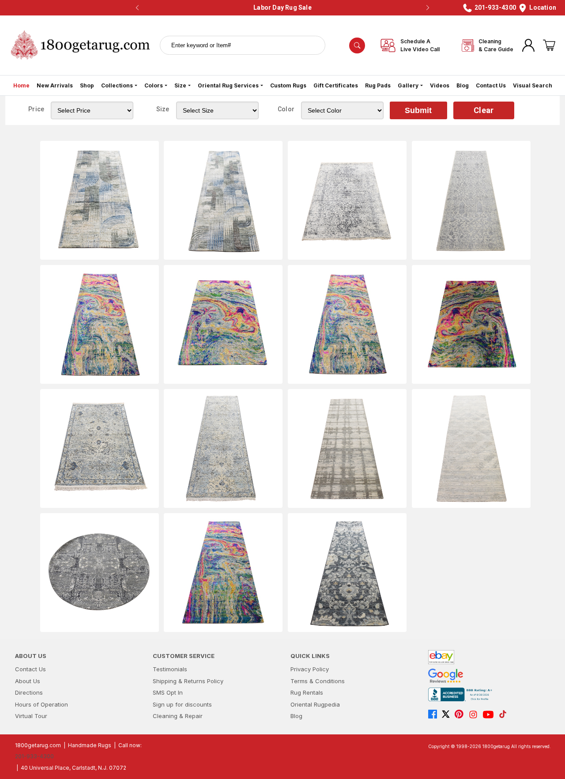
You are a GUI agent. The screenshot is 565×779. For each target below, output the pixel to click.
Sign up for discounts (182, 704)
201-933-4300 (34, 756)
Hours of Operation (41, 704)
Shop (87, 85)
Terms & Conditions (317, 680)
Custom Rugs (288, 85)
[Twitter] (448, 714)
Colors (153, 85)
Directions (29, 692)
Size (180, 85)
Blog (462, 85)
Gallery (408, 85)
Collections (117, 85)
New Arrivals (55, 85)
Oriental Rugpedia (315, 704)
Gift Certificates (335, 85)
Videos (439, 85)
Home (21, 85)
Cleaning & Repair (178, 715)
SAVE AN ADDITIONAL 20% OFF (280, 7)
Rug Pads (378, 85)
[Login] (528, 45)
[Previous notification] (137, 8)
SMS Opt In (168, 692)
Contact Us (491, 85)
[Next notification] (428, 8)
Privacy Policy (309, 669)
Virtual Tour (31, 715)
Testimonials (170, 669)
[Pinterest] (461, 714)
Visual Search (532, 85)
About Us (27, 680)
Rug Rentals (306, 692)
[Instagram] (475, 714)
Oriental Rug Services (228, 85)
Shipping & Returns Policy (188, 680)
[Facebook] (434, 714)
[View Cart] (549, 45)
